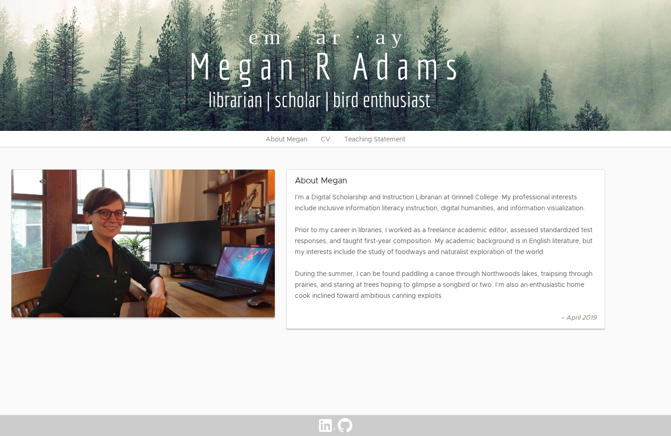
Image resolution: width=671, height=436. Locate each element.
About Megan (286, 139)
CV (325, 139)
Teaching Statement (374, 139)
